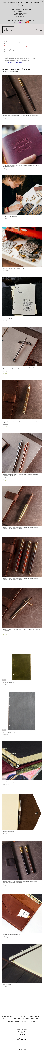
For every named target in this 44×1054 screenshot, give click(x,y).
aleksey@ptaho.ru (22, 1032)
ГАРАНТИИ (16, 1018)
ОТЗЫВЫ (6, 1018)
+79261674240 (16, 15)
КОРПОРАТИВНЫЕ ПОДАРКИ (16, 1021)
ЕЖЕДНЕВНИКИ (7, 1016)
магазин (5, 69)
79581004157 (20, 1029)
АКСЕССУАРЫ (20, 1016)
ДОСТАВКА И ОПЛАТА (30, 1018)
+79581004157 (18, 13)
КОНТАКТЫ (33, 1021)
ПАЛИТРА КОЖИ (34, 1016)
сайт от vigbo (22, 1049)
